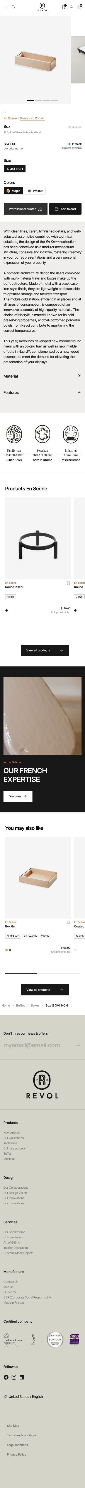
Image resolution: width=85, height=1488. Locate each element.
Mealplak (9, 1159)
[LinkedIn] (21, 1377)
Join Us (8, 1287)
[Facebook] (6, 1377)
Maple (16, 191)
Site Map (13, 1425)
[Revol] (42, 1084)
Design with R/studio (32, 118)
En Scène (10, 118)
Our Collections (13, 1138)
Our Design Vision (15, 1193)
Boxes (35, 1005)
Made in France (13, 1302)
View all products (38, 650)
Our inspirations (13, 1203)
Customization (13, 1237)
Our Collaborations (15, 1187)
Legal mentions (17, 1445)
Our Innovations (13, 1198)
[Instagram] (14, 1377)
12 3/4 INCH (15, 169)
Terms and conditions (22, 1435)
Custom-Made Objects (18, 1253)
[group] (38, 563)
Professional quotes (22, 209)
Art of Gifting (11, 1242)
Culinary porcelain (15, 1148)
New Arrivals (11, 1132)
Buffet (20, 1005)
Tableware (10, 1143)
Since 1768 (10, 1292)
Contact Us (10, 1281)
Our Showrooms (14, 1232)
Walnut (38, 191)
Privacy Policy (16, 1454)
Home (6, 1005)
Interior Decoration (15, 1247)
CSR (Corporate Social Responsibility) (28, 1297)
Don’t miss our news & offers (25, 1033)
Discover (15, 796)
